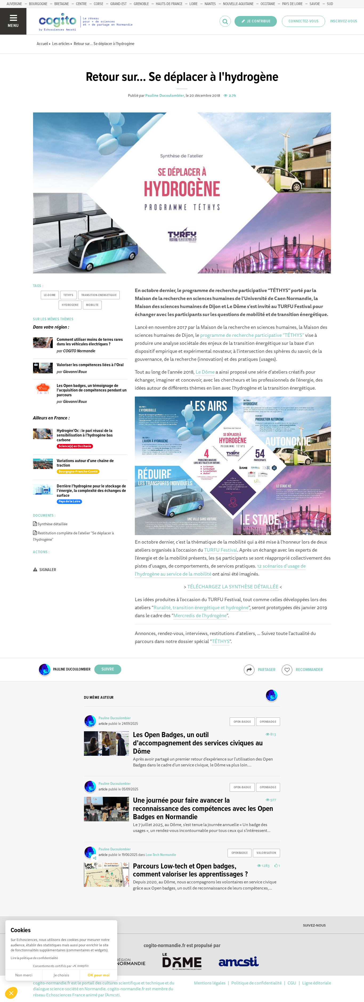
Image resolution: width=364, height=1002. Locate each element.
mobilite (92, 305)
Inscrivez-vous (343, 21)
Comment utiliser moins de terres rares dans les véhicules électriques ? (90, 342)
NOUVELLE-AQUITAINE (238, 4)
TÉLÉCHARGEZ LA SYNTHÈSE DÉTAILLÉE (232, 586)
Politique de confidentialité (256, 982)
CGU (292, 982)
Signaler (47, 570)
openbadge (268, 722)
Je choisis (61, 975)
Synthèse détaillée (52, 524)
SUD (330, 4)
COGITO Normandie (79, 351)
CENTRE (81, 4)
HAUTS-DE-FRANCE (169, 4)
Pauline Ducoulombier (164, 95)
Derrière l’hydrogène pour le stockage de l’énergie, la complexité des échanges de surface (91, 490)
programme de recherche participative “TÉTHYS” (252, 335)
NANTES (210, 4)
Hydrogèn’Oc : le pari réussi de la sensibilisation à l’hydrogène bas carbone (85, 435)
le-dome (50, 295)
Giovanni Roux (75, 372)
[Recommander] (287, 670)
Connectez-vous (304, 21)
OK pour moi (99, 975)
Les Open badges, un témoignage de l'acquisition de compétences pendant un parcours (92, 390)
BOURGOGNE (38, 4)
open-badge (242, 722)
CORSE (98, 4)
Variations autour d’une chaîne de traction (85, 463)
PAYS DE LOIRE (292, 4)
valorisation (266, 853)
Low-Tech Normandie (161, 854)
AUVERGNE (14, 4)
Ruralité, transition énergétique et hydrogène (200, 607)
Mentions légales (209, 982)
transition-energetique (98, 295)
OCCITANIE (268, 4)
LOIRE (193, 4)
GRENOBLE (141, 4)
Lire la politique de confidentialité (34, 957)
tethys (68, 295)
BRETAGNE (61, 4)
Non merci (24, 975)
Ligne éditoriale (316, 982)
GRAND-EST (118, 4)
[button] (11, 993)
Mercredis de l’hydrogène (200, 615)
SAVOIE (315, 4)
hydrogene (70, 305)
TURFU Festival (220, 549)
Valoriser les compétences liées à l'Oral (90, 365)
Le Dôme (205, 371)
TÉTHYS (220, 641)
